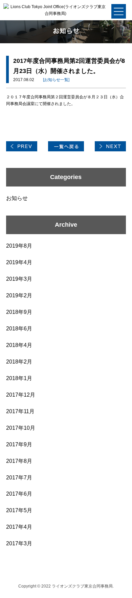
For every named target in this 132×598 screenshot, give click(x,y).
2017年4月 (19, 527)
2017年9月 (19, 444)
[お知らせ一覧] (56, 79)
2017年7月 (19, 477)
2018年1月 (19, 378)
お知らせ (17, 198)
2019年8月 (19, 246)
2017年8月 (19, 461)
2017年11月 (20, 411)
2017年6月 (19, 494)
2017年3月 (19, 543)
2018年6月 (19, 328)
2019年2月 (19, 295)
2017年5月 (19, 510)
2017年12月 (20, 395)
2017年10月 (20, 428)
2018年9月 (19, 312)
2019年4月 (19, 262)
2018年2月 (19, 362)
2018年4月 (19, 345)
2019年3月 (19, 279)
